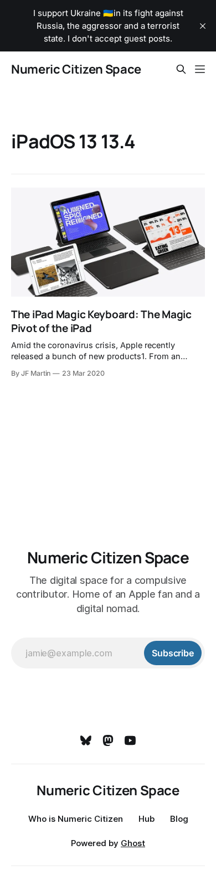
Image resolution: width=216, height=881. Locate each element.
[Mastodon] (108, 740)
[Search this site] (181, 69)
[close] (203, 26)
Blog (179, 818)
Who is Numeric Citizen (75, 818)
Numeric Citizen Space (76, 69)
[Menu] (200, 69)
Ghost (133, 843)
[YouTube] (130, 740)
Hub (146, 818)
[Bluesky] (85, 740)
